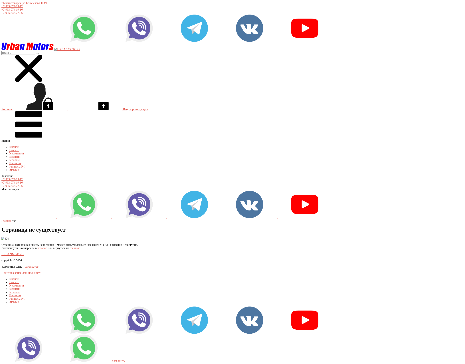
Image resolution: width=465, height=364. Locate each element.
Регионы (14, 160)
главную (75, 248)
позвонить (118, 360)
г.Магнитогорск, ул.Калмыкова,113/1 (24, 3)
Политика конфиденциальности (21, 272)
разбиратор (32, 266)
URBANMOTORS (12, 254)
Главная (14, 146)
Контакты (15, 163)
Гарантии (15, 156)
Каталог (14, 150)
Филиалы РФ (17, 166)
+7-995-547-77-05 (12, 12)
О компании (16, 153)
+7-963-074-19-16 (12, 9)
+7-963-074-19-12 (12, 6)
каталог (42, 248)
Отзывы (14, 169)
